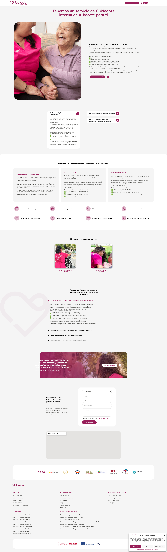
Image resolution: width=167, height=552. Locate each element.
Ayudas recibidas (65, 507)
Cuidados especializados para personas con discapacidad (77, 526)
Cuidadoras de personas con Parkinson (71, 517)
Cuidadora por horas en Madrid (22, 533)
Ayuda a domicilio (18, 498)
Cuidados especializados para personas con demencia (76, 529)
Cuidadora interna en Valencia (21, 515)
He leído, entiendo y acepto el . (95, 418)
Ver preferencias (159, 546)
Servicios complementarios (21, 505)
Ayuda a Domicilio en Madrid (21, 531)
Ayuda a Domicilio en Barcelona (22, 524)
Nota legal (156, 549)
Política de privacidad (149, 549)
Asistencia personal (18, 500)
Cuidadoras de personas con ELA (70, 519)
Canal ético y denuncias (115, 496)
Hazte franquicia (65, 500)
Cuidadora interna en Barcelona (22, 522)
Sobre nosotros (74, 3)
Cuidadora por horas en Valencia (22, 519)
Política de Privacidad (103, 418)
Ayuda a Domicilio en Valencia (21, 517)
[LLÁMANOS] (108, 77)
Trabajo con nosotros (66, 498)
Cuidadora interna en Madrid (21, 529)
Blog (61, 503)
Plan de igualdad (65, 505)
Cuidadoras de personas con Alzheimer (71, 515)
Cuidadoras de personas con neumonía (72, 524)
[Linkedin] (145, 3)
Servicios (54, 3)
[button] (164, 535)
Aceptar (135, 546)
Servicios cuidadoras (86, 3)
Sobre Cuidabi (64, 496)
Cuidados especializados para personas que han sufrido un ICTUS (79, 522)
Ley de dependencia (18, 496)
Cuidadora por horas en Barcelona (23, 526)
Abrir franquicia (63, 3)
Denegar (147, 546)
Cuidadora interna (18, 503)
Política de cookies (140, 549)
